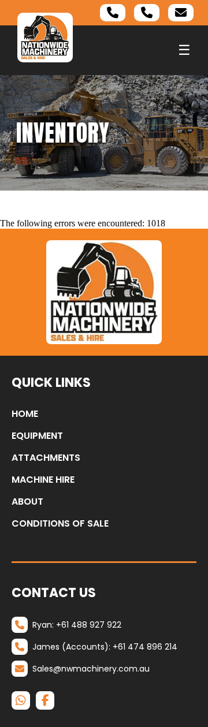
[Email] (181, 12)
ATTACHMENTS (46, 457)
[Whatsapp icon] (21, 700)
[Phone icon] (112, 12)
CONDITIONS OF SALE (60, 523)
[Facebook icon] (45, 700)
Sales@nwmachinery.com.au (91, 668)
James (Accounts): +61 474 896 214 (104, 647)
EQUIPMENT (37, 435)
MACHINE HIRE (43, 479)
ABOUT (27, 501)
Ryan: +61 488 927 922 (76, 625)
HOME (25, 413)
